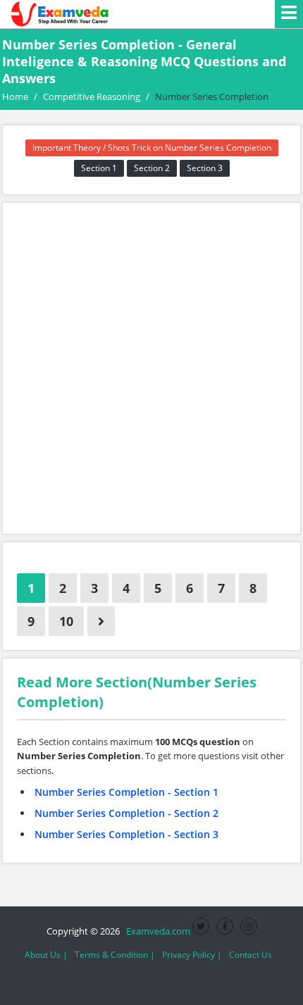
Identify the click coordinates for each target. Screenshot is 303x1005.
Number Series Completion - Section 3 (126, 834)
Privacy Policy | (192, 955)
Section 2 (152, 168)
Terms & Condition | (115, 955)
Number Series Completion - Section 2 (126, 813)
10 (66, 621)
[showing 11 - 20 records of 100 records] (101, 621)
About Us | (46, 955)
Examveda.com (156, 931)
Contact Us (250, 955)
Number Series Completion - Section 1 (126, 792)
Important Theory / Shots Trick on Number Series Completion (151, 148)
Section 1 (99, 168)
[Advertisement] (151, 368)
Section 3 (205, 168)
